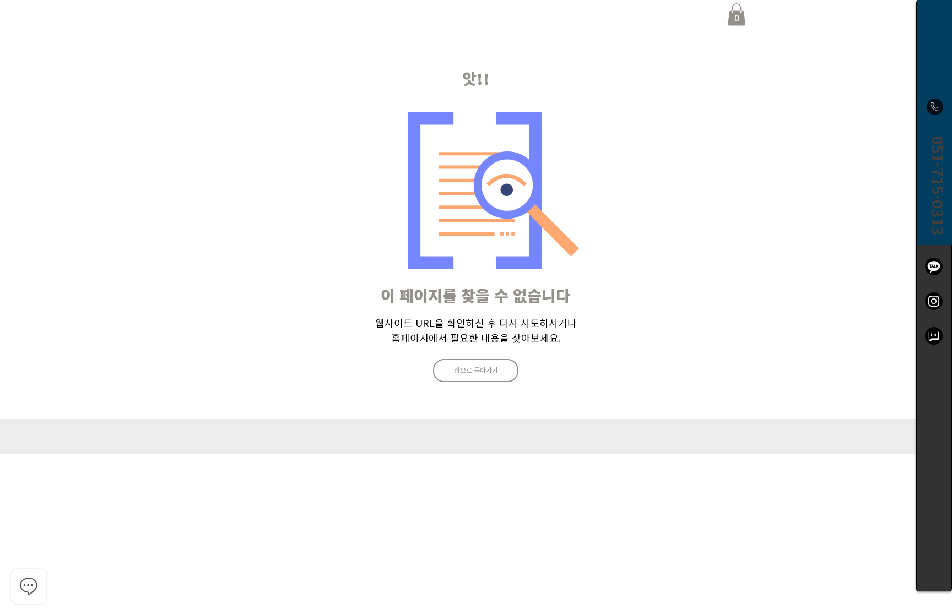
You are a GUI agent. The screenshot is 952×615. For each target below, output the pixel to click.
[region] (934, 295)
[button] (736, 14)
